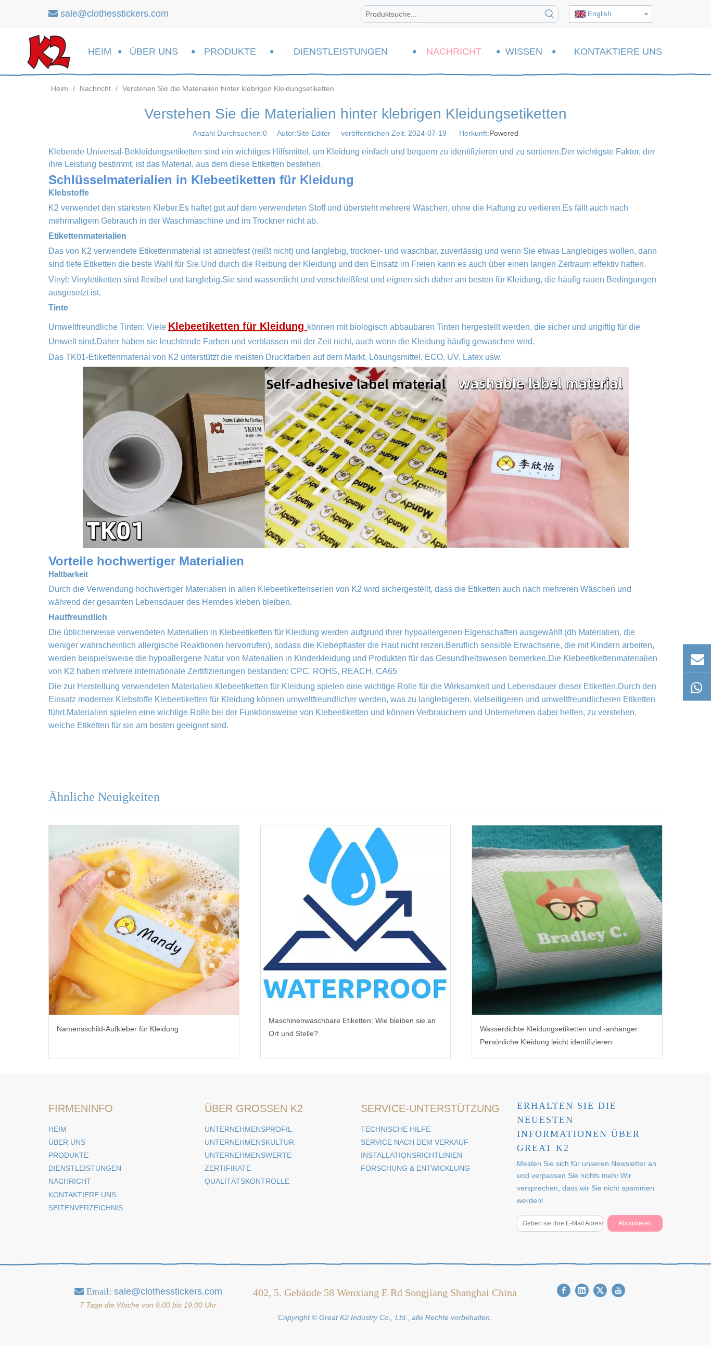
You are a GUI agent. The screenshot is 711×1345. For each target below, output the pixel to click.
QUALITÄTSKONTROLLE (247, 1181)
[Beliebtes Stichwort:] (549, 14)
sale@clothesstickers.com (114, 13)
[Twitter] (600, 1290)
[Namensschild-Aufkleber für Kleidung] (144, 920)
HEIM (57, 1129)
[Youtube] (618, 1290)
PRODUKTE (68, 1155)
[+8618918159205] (697, 687)
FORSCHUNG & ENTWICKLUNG (415, 1168)
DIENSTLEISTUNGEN (84, 1168)
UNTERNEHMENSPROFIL (248, 1129)
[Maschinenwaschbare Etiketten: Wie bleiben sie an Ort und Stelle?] (356, 915)
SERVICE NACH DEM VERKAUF (414, 1142)
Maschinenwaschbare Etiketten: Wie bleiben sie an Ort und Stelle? (352, 1027)
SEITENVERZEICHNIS (85, 1208)
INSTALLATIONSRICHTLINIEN (411, 1155)
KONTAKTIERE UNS (82, 1195)
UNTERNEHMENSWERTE (248, 1155)
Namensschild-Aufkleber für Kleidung (118, 1029)
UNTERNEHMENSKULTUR (249, 1142)
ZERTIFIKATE (228, 1168)
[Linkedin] (582, 1290)
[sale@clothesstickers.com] (697, 658)
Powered (503, 133)
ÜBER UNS (66, 1142)
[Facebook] (563, 1290)
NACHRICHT (69, 1181)
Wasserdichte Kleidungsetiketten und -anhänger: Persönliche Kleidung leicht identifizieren (560, 1035)
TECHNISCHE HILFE (395, 1129)
